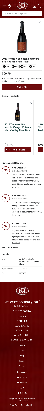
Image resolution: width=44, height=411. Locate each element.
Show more (16, 187)
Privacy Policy (14, 405)
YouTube (23, 377)
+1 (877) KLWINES (23, 311)
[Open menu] (4, 6)
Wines (22, 316)
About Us (22, 345)
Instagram (24, 372)
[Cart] (40, 6)
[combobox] (22, 13)
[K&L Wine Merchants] (22, 292)
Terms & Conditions (27, 405)
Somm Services (22, 340)
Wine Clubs (22, 335)
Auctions (22, 326)
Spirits (22, 321)
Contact (22, 366)
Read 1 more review (10, 247)
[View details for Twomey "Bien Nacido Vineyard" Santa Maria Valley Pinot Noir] (18, 112)
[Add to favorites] (40, 22)
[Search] (5, 13)
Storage (22, 330)
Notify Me (22, 87)
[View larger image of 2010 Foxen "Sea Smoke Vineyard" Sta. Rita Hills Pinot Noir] (22, 37)
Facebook (23, 383)
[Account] (34, 6)
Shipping (22, 361)
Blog (22, 356)
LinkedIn (23, 393)
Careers (22, 351)
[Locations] (9, 6)
